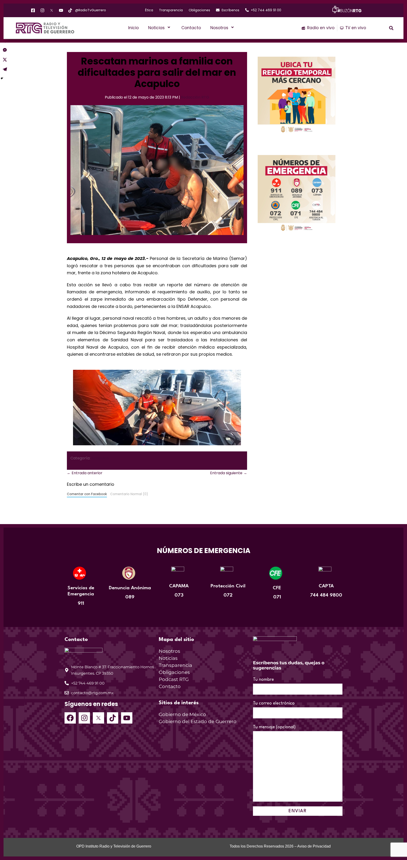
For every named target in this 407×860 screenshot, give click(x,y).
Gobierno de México (182, 714)
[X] (4, 59)
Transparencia (175, 665)
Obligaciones (174, 672)
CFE (277, 588)
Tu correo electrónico (274, 703)
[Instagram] (84, 718)
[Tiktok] (112, 718)
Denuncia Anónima (130, 588)
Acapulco (100, 458)
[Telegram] (4, 69)
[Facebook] (70, 718)
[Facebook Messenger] (4, 50)
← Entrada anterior (84, 473)
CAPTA (326, 586)
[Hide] (2, 78)
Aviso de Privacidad (314, 846)
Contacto (191, 28)
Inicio (133, 28)
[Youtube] (126, 718)
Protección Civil (228, 586)
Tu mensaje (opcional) (274, 727)
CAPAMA (179, 586)
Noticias (156, 28)
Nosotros (219, 28)
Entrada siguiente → (228, 473)
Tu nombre (263, 679)
